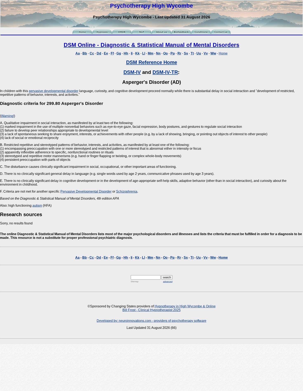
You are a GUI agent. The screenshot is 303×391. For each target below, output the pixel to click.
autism (37, 205)
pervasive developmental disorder (53, 91)
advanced (168, 281)
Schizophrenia (126, 191)
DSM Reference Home (151, 62)
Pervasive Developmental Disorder (86, 191)
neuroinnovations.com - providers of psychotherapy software (162, 320)
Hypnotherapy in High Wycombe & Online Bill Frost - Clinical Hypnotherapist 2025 (169, 308)
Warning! (7, 116)
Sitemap (135, 281)
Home (223, 53)
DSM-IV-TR (165, 72)
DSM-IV (132, 72)
